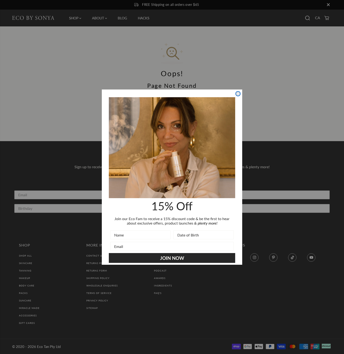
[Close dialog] (238, 93)
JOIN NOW (172, 258)
